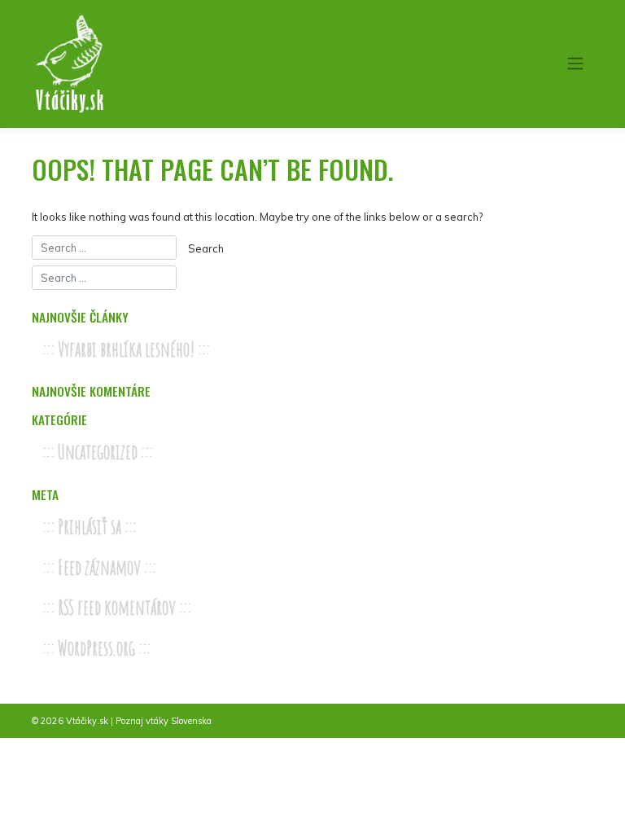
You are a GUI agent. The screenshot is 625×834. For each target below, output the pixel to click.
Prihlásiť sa (89, 526)
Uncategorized (98, 451)
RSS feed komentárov (117, 607)
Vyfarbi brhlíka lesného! (126, 349)
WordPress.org (96, 648)
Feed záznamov (99, 567)
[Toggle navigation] (575, 63)
